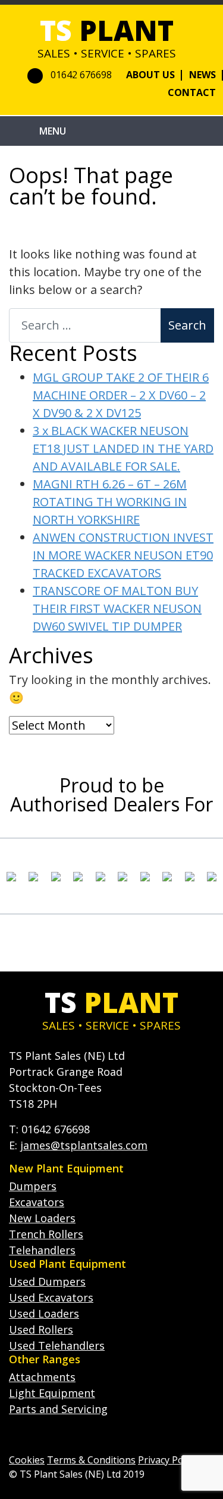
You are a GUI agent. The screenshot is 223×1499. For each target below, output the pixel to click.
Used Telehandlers (57, 1345)
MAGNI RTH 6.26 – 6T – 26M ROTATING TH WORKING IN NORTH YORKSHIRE (110, 502)
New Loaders (42, 1218)
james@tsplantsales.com (83, 1145)
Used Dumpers (47, 1281)
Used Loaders (44, 1313)
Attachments (42, 1377)
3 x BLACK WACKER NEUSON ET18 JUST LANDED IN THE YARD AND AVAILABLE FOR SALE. (123, 448)
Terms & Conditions (91, 1459)
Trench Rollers (46, 1234)
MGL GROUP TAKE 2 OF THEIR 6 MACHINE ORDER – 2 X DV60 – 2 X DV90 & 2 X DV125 (121, 395)
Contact (192, 92)
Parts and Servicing (58, 1409)
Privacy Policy (167, 1459)
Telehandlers (42, 1250)
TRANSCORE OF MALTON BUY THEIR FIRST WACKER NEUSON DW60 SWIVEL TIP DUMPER (117, 608)
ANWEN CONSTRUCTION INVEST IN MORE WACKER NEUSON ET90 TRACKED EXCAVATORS (123, 555)
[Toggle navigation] (24, 131)
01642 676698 (81, 74)
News (202, 74)
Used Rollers (41, 1329)
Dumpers (32, 1186)
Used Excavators (51, 1297)
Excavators (36, 1202)
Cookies (27, 1459)
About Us (150, 74)
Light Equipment (52, 1393)
